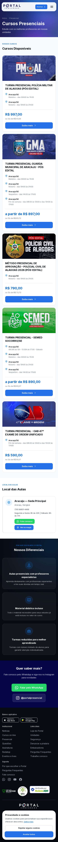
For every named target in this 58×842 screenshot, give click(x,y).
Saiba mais (27, 125)
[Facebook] (20, 779)
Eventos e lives (9, 756)
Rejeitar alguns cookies (29, 828)
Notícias (6, 731)
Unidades (34, 735)
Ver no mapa (25, 527)
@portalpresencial (31, 697)
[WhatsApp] (3, 779)
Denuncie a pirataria (39, 743)
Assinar (40, 7)
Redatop (6, 752)
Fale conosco (26, 521)
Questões (6, 743)
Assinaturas (7, 748)
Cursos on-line (9, 735)
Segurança (35, 739)
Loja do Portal (36, 731)
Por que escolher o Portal (14, 766)
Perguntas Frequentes (40, 752)
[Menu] (52, 7)
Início (4, 18)
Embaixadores (37, 748)
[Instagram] (9, 779)
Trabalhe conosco (38, 756)
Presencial (7, 739)
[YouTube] (15, 779)
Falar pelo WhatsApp (31, 687)
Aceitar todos (29, 834)
